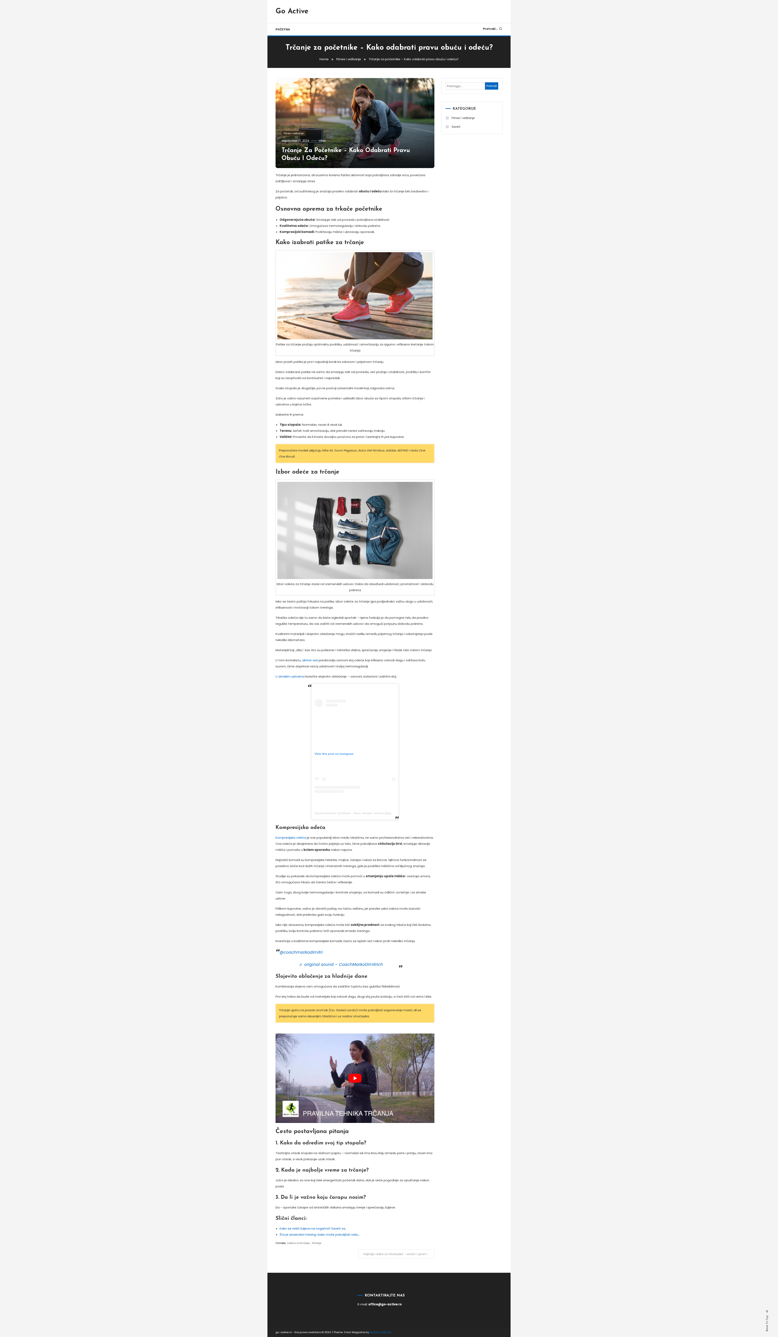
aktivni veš (310, 660)
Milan (322, 141)
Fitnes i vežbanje (294, 133)
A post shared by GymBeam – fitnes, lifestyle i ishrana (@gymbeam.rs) (360, 813)
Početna (283, 29)
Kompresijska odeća (291, 837)
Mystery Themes (380, 1332)
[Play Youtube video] (355, 1078)
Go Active (292, 11)
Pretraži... (490, 29)
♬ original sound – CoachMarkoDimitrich (341, 964)
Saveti (456, 127)
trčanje (316, 1243)
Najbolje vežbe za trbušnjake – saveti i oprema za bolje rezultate (398, 1254)
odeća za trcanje (298, 1243)
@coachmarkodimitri (301, 952)
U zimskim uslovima (290, 676)
